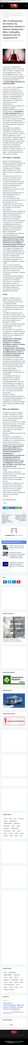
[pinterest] (18, 581)
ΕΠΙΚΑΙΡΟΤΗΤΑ (16, 823)
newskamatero (7, 40)
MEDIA (10, 818)
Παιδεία (16, 833)
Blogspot (17, 1041)
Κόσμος (10, 12)
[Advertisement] (14, 598)
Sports (15, 818)
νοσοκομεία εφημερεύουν (9, 989)
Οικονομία (11, 833)
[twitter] (9, 581)
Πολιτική (22, 833)
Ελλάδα (13, 826)
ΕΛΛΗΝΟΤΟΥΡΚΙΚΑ (13, 821)
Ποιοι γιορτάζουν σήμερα (9, 984)
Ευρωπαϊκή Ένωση (14, 828)
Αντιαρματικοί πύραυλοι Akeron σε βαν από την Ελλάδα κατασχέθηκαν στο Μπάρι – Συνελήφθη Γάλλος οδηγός (17, 555)
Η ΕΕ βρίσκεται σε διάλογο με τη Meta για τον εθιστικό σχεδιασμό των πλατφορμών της (16, 565)
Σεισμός (5, 987)
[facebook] (5, 581)
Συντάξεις (6, 835)
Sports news (21, 818)
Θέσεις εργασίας (7, 830)
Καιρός (13, 830)
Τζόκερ (11, 835)
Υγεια (21, 835)
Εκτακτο (5, 977)
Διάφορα (5, 821)
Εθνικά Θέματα (7, 826)
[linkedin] (14, 581)
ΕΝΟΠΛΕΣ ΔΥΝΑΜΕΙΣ (8, 823)
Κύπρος (5, 833)
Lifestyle (5, 818)
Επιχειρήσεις (6, 828)
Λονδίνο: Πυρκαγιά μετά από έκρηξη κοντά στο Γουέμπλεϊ (16, 546)
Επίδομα (18, 826)
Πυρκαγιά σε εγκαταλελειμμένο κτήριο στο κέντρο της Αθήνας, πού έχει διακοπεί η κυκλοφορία (13, 1006)
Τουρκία (16, 835)
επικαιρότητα (18, 1042)
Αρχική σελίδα (5, 12)
